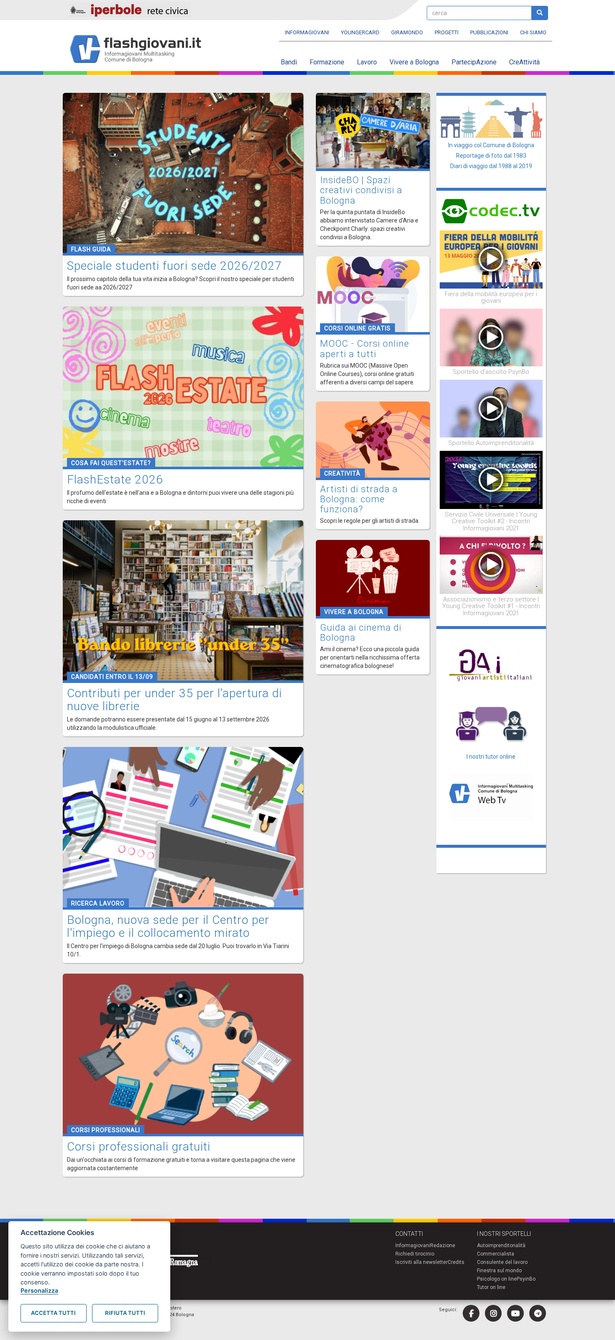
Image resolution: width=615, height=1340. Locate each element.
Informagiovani (307, 32)
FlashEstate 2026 (115, 479)
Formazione (327, 62)
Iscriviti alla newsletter (421, 1262)
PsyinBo (526, 1279)
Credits (456, 1262)
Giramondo (407, 32)
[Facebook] (471, 1313)
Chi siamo (533, 32)
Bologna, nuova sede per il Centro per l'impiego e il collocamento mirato (168, 926)
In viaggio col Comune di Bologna (491, 145)
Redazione (442, 1245)
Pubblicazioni (489, 32)
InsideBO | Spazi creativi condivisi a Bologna (361, 190)
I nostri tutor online (490, 756)
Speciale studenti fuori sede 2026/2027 (174, 266)
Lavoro (367, 62)
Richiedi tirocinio (414, 1254)
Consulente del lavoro (502, 1262)
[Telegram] (537, 1313)
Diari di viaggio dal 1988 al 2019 (491, 166)
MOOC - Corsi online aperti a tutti (364, 348)
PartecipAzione (474, 62)
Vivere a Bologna (414, 62)
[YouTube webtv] (515, 1313)
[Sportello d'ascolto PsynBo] (491, 337)
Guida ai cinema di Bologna (361, 632)
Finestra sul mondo (499, 1271)
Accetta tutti (53, 1312)
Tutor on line (491, 1287)
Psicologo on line (497, 1279)
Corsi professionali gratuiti (138, 1146)
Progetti (447, 32)
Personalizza (39, 1290)
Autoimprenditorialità (501, 1245)
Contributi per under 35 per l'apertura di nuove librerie (174, 699)
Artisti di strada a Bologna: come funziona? (359, 499)
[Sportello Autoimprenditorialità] (491, 408)
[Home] (139, 49)
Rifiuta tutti (125, 1312)
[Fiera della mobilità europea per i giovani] (491, 259)
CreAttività (524, 62)
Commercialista (495, 1254)
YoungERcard (360, 32)
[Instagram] (493, 1313)
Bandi (289, 62)
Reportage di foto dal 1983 (491, 155)
